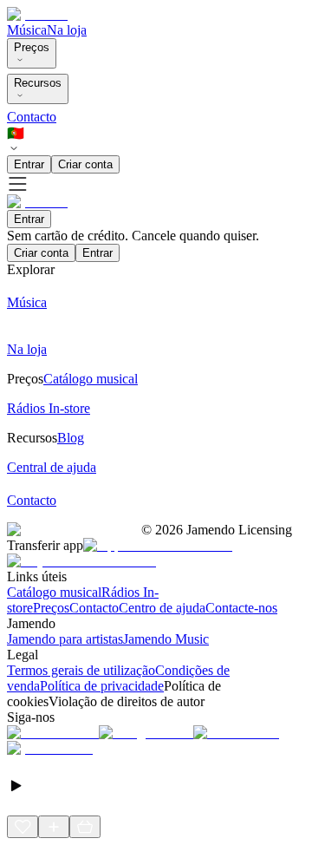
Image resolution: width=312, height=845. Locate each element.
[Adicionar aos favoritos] (22, 827)
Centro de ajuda (162, 607)
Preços (31, 47)
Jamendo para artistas (65, 639)
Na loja (67, 30)
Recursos (38, 82)
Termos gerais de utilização (81, 670)
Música (27, 30)
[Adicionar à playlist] (53, 827)
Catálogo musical (54, 592)
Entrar (29, 164)
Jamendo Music (166, 639)
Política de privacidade (102, 685)
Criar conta (85, 164)
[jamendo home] (37, 14)
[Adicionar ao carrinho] (85, 827)
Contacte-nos (241, 607)
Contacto (31, 116)
